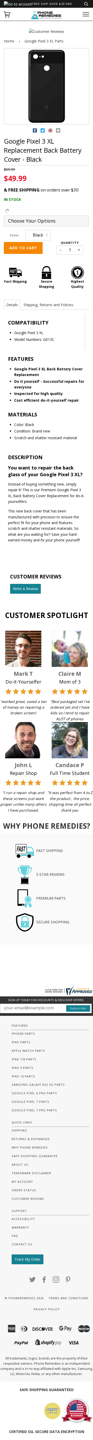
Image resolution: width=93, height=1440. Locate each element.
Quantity (70, 243)
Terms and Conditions (69, 1298)
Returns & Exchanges (31, 1139)
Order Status (24, 1190)
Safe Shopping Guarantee (35, 1156)
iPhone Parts (23, 1033)
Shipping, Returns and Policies (48, 304)
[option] (46, 86)
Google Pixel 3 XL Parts (44, 41)
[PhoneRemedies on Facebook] (44, 1281)
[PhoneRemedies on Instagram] (56, 1281)
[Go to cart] (7, 14)
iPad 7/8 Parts (24, 1059)
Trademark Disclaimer (31, 1173)
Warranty (20, 1227)
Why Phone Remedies (30, 1147)
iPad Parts (21, 1042)
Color (14, 235)
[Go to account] (18, 4)
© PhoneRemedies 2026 (24, 1298)
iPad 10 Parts (23, 1076)
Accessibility (23, 1219)
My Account (22, 1182)
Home (9, 41)
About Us (20, 1164)
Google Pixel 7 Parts (30, 1102)
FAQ (15, 1236)
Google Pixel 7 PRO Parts (34, 1110)
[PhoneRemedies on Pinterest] (68, 1281)
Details (12, 304)
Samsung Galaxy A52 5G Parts (38, 1084)
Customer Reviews (28, 1199)
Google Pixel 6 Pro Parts (34, 1093)
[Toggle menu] (86, 14)
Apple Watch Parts (28, 1051)
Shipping (19, 1130)
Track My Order (27, 1259)
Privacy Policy (47, 1309)
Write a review (25, 588)
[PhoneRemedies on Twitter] (32, 1281)
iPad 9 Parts (22, 1068)
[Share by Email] (58, 131)
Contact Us (22, 1244)
